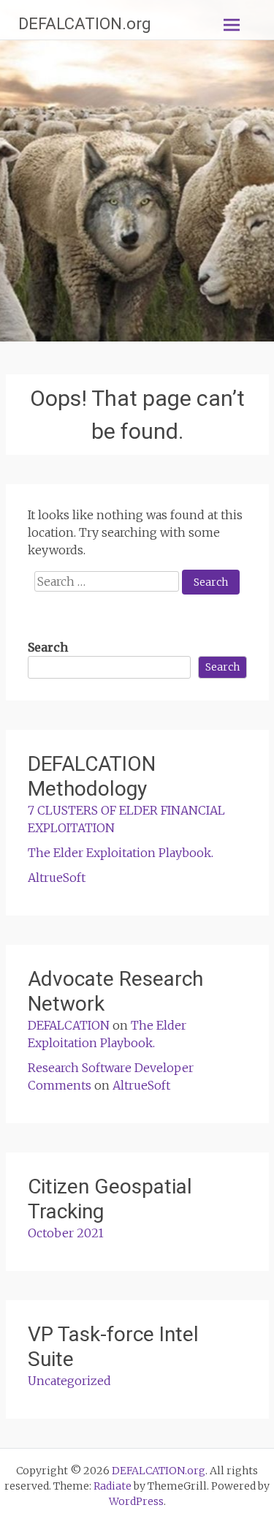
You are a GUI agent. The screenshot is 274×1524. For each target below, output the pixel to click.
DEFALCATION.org (84, 24)
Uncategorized (69, 1380)
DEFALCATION (69, 1025)
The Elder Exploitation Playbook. (120, 852)
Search (48, 647)
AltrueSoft (56, 877)
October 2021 (66, 1233)
